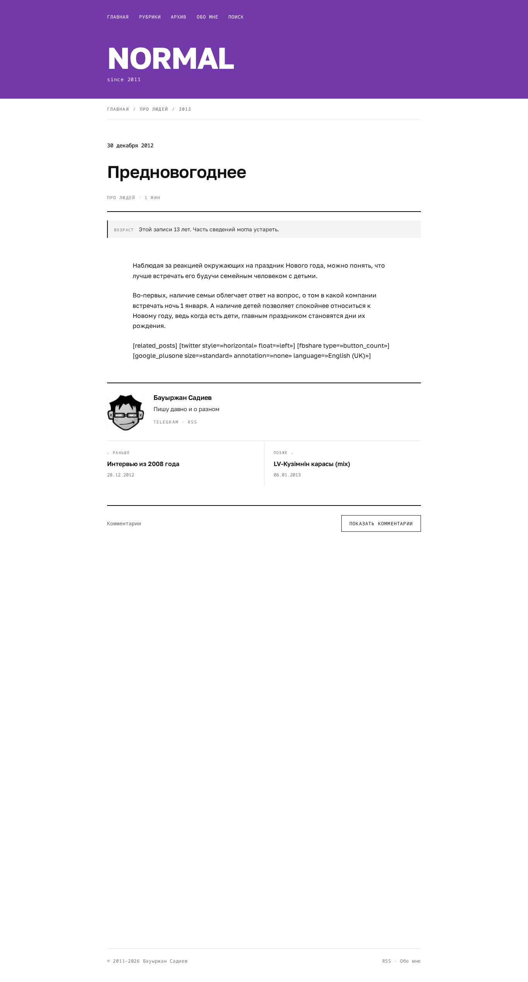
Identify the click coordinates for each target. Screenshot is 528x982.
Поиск (236, 17)
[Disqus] (264, 638)
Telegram (166, 422)
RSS (192, 422)
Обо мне (208, 17)
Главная (118, 17)
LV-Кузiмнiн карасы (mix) (312, 464)
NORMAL (170, 57)
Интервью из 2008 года (143, 464)
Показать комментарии (381, 523)
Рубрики (150, 17)
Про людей (154, 109)
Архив (178, 17)
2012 (185, 109)
